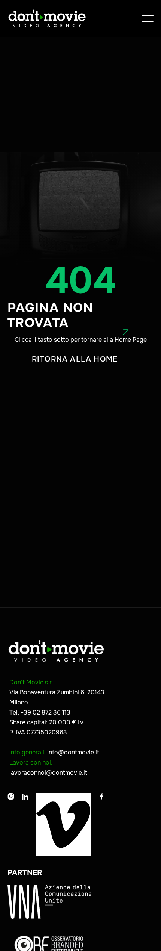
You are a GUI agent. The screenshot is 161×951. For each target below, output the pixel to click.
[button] (148, 18)
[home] (46, 18)
